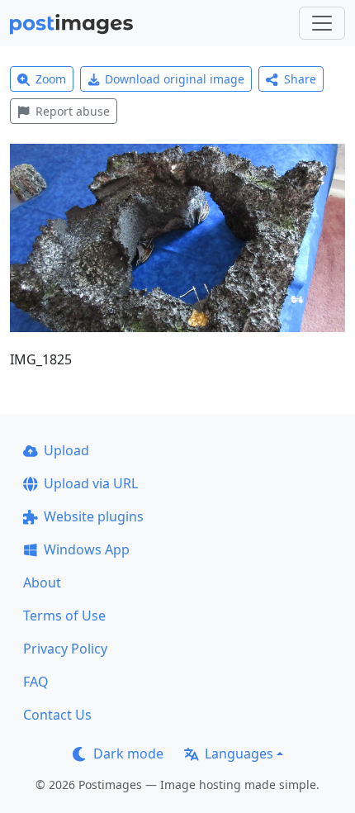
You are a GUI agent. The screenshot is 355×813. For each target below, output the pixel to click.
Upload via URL (91, 483)
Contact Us (57, 715)
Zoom (51, 79)
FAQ (36, 682)
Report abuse (73, 111)
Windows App (87, 549)
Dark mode (128, 753)
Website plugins (94, 516)
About (42, 582)
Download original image (174, 79)
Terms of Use (64, 615)
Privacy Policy (65, 648)
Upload (66, 450)
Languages (239, 753)
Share (300, 79)
